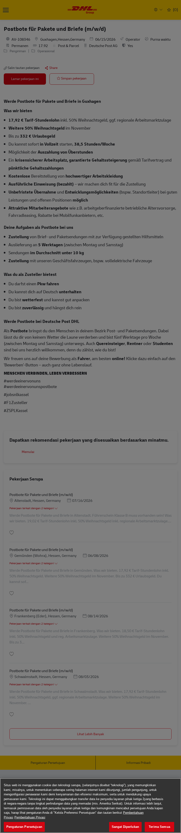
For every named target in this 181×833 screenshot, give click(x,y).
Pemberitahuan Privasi (29, 817)
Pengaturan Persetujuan (24, 827)
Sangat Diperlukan (125, 827)
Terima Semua (159, 827)
